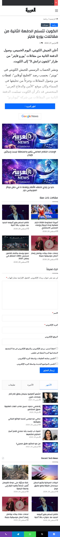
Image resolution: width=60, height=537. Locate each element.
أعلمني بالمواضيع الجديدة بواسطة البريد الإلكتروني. (36, 364)
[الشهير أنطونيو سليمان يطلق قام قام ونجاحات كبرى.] (50, 397)
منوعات (45, 25)
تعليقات (11, 384)
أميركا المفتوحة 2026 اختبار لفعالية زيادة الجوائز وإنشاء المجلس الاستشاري (46, 225)
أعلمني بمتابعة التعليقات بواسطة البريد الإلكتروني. (37, 358)
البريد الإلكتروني (51, 325)
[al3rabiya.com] (30, 10)
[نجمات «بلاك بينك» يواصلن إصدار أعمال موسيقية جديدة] (44, 243)
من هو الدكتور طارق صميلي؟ (28, 443)
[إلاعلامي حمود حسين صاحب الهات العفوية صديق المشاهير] (50, 410)
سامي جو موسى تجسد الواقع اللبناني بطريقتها (24, 420)
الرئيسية (52, 19)
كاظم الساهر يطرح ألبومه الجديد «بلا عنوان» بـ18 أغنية (15, 224)
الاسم (55, 313)
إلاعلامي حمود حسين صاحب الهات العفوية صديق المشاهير (22, 408)
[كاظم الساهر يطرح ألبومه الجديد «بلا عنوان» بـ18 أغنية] (15, 212)
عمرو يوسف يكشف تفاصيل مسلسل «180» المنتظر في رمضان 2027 (17, 255)
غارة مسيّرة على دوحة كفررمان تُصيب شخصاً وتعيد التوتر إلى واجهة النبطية (15, 485)
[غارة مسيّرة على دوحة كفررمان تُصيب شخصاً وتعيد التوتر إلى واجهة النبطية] (15, 472)
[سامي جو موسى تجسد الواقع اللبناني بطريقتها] (50, 422)
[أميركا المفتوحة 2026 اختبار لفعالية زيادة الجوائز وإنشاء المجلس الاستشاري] (44, 212)
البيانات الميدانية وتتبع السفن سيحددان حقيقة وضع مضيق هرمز (28, 3)
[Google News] (30, 116)
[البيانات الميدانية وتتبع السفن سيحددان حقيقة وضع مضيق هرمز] (45, 472)
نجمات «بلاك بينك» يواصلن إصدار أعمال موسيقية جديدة (44, 254)
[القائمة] (56, 11)
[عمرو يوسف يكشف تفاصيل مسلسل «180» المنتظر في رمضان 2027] (15, 243)
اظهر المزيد (31, 106)
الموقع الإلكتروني (51, 337)
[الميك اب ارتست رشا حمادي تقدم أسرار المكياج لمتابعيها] (50, 435)
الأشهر (49, 384)
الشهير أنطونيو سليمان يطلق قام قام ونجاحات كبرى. (24, 395)
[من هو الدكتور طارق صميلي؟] (50, 447)
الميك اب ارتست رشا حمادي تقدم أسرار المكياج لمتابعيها (24, 432)
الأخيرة (30, 384)
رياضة (45, 19)
